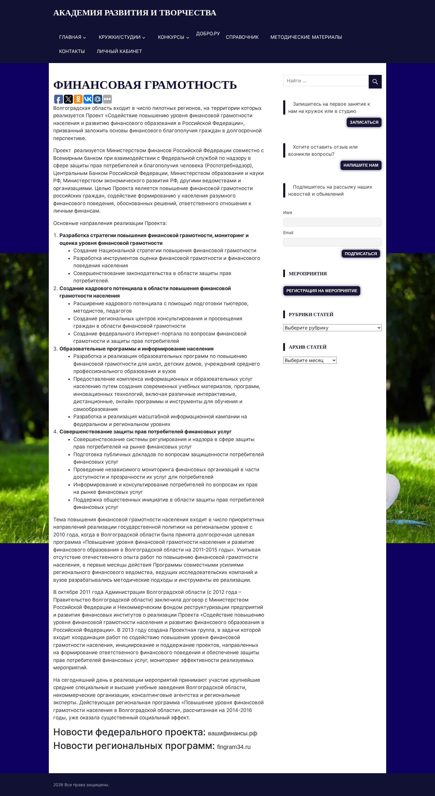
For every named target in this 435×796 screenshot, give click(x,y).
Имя (287, 212)
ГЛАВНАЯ (70, 37)
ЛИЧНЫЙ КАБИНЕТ (119, 51)
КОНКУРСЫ (171, 37)
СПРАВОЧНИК (242, 37)
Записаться (364, 122)
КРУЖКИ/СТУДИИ (120, 37)
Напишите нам (361, 165)
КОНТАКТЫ (72, 51)
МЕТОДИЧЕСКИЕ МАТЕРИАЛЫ (306, 37)
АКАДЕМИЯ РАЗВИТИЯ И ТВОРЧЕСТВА (134, 12)
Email (288, 232)
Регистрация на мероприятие (321, 290)
